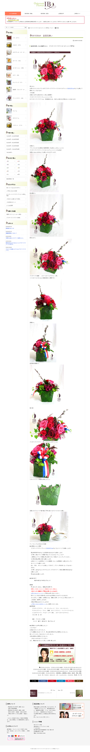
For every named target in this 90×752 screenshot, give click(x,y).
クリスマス (70, 675)
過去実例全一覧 (10, 179)
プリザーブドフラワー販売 (53, 669)
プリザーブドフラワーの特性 (13, 217)
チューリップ (17, 82)
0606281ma (71, 88)
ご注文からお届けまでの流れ (13, 199)
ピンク (39, 675)
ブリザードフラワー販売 (57, 667)
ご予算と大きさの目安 (11, 191)
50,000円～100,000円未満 (12, 149)
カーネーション (18, 68)
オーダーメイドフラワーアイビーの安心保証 (15, 195)
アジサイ (46, 675)
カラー (16, 75)
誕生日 (73, 673)
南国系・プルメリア (15, 91)
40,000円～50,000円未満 (12, 146)
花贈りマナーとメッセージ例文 (13, 214)
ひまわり (16, 45)
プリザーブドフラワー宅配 (39, 669)
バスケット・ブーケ (17, 125)
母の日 (75, 675)
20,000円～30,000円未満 (12, 139)
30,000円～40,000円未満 (12, 142)
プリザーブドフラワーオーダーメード (72, 667)
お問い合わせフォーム (37, 593)
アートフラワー (18, 98)
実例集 (57, 28)
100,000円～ (9, 152)
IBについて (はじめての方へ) (13, 187)
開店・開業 (78, 673)
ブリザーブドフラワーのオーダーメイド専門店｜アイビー (41, 28)
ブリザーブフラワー (65, 669)
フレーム (14, 111)
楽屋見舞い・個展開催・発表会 (63, 673)
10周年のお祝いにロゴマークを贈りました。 (15, 238)
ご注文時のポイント (11, 202)
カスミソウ (52, 675)
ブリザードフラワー (45, 667)
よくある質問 (9, 205)
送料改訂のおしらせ (10, 228)
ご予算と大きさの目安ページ (38, 604)
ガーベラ (16, 60)
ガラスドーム (15, 118)
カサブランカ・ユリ (15, 53)
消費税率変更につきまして (11, 233)
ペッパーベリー (63, 675)
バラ (57, 675)
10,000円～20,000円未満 (12, 136)
